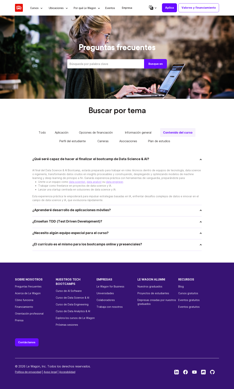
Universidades (105, 293)
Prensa (19, 320)
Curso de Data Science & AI (72, 297)
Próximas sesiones (67, 324)
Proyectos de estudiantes (153, 293)
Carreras (103, 141)
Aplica (169, 7)
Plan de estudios (159, 141)
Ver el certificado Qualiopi (31, 386)
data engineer (114, 181)
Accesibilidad (67, 371)
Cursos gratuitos (188, 293)
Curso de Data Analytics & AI (73, 311)
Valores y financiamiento (199, 7)
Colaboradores (106, 300)
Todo (42, 132)
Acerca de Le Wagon (28, 293)
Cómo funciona (24, 300)
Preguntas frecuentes (28, 286)
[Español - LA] (152, 8)
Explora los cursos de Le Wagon (75, 317)
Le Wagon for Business (110, 286)
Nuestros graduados (149, 286)
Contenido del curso (178, 132)
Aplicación (61, 132)
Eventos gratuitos (189, 300)
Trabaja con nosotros (110, 306)
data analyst (94, 181)
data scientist (77, 181)
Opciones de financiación (96, 132)
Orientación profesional (29, 313)
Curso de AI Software (69, 290)
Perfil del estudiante (72, 141)
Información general (138, 132)
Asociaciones (128, 141)
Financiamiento (24, 306)
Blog (181, 286)
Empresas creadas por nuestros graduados (156, 301)
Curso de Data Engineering (72, 304)
